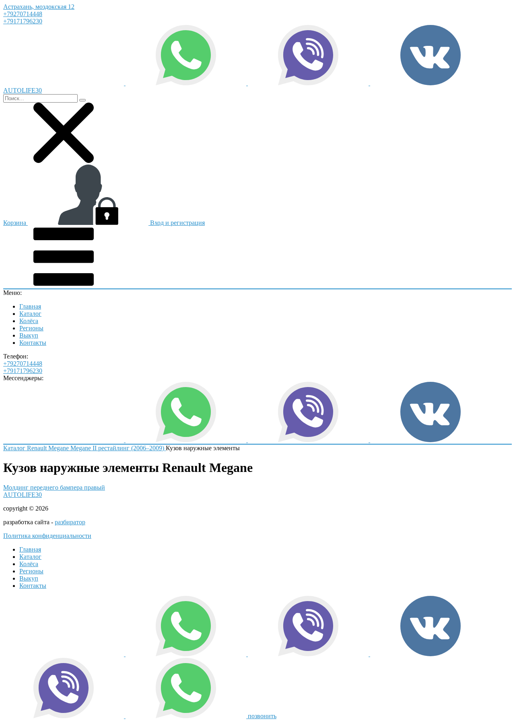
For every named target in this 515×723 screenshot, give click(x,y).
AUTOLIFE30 (22, 494)
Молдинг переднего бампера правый (54, 487)
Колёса (28, 320)
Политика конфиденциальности (47, 535)
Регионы (31, 328)
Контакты (32, 342)
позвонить (262, 716)
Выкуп (28, 335)
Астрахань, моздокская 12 (38, 6)
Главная (30, 306)
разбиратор (70, 522)
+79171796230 (22, 21)
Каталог (30, 313)
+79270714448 (22, 13)
